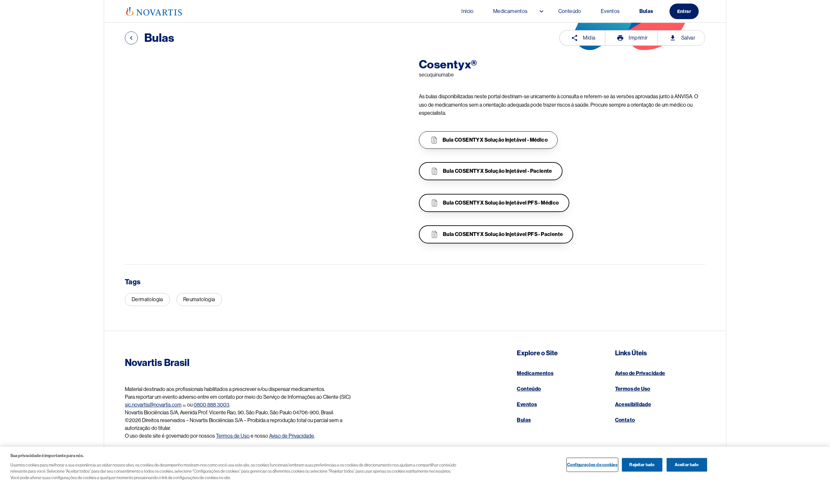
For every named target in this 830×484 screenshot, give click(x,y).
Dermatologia (147, 299)
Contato (625, 420)
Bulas (524, 420)
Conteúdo (529, 389)
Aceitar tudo (687, 465)
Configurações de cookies (592, 465)
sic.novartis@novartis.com (153, 404)
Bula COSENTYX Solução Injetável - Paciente (497, 171)
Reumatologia (199, 299)
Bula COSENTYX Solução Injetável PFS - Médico (501, 203)
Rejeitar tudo (642, 465)
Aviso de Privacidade (291, 436)
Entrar (684, 11)
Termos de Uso (233, 436)
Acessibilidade (633, 404)
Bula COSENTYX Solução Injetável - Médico (495, 140)
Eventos (527, 404)
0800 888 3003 (211, 404)
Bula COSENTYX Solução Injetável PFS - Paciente (503, 234)
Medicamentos (535, 373)
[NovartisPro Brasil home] (154, 11)
